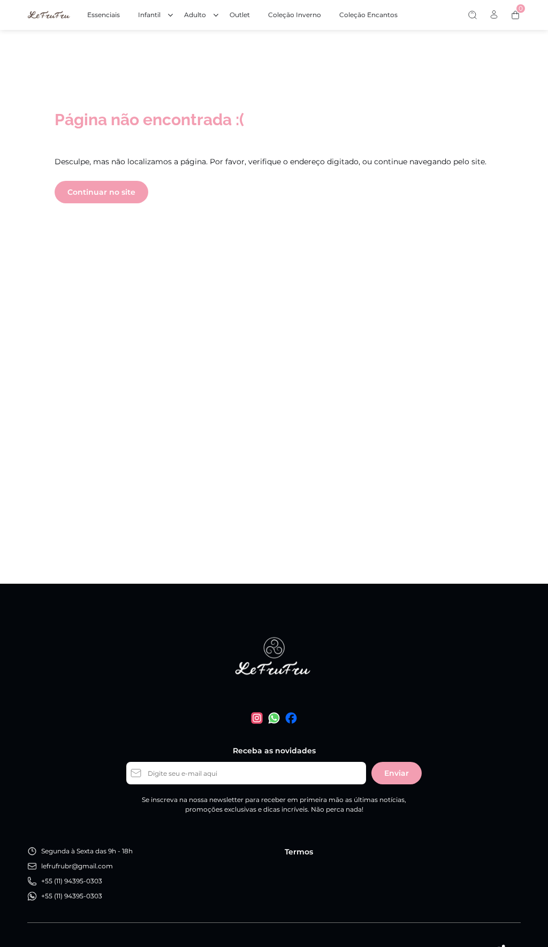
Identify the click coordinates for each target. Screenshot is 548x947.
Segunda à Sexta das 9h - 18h (87, 851)
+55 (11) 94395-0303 (71, 881)
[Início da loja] (48, 15)
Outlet (240, 15)
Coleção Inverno (294, 15)
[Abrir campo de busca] (472, 15)
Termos (299, 852)
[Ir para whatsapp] (274, 718)
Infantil (149, 15)
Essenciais (103, 15)
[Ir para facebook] (291, 718)
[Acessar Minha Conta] (494, 17)
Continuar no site (101, 192)
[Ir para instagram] (257, 718)
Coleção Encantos (368, 15)
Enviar (396, 773)
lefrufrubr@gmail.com (77, 866)
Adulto (195, 15)
